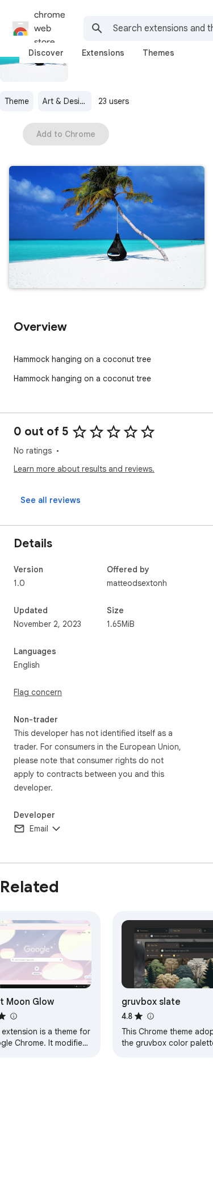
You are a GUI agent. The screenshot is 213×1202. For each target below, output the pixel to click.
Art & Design (66, 101)
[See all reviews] (50, 500)
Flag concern (38, 692)
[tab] (46, 53)
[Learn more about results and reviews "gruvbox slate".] (150, 1016)
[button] (107, 228)
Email (39, 828)
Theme (17, 101)
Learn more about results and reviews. (84, 469)
